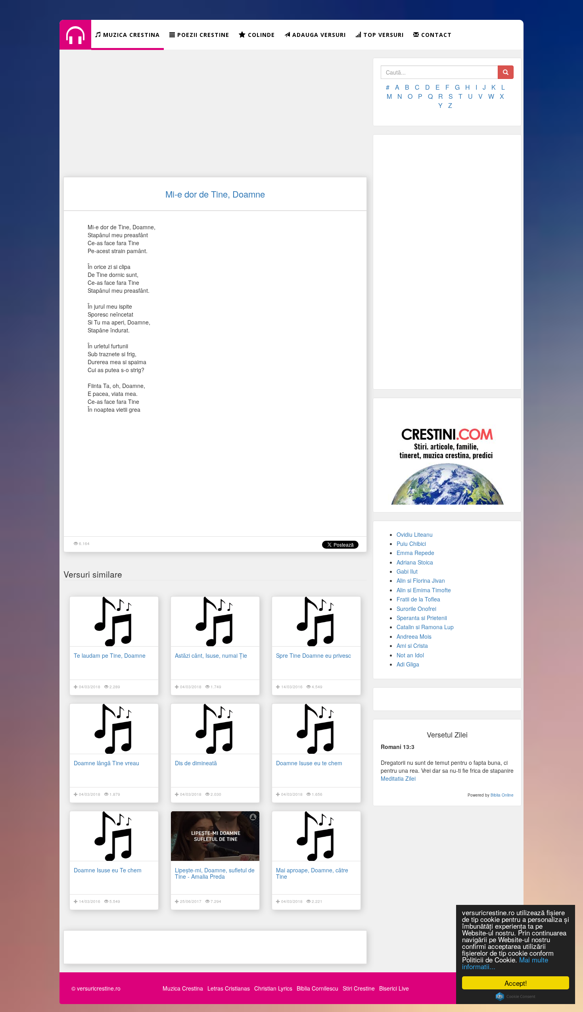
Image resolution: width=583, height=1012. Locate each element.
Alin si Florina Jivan (421, 580)
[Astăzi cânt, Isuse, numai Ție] (215, 621)
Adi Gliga (408, 664)
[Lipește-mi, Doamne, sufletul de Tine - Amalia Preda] (215, 836)
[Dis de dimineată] (215, 728)
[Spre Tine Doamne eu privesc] (316, 621)
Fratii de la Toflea (418, 599)
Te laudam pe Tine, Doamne (110, 655)
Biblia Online (502, 795)
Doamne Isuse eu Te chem (108, 870)
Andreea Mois (414, 636)
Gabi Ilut (407, 571)
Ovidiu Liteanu (415, 534)
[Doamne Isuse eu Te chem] (114, 836)
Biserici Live (394, 988)
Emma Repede (415, 553)
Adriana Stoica (415, 562)
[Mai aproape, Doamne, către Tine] (316, 836)
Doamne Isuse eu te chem (309, 763)
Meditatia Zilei (398, 778)
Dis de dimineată (196, 763)
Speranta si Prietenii (422, 618)
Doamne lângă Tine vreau (106, 763)
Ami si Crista (412, 645)
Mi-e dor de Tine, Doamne (215, 194)
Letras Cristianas (228, 988)
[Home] (75, 41)
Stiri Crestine (359, 988)
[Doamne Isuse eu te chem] (316, 728)
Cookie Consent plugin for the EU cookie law (515, 996)
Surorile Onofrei (416, 609)
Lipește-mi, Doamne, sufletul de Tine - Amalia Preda (215, 873)
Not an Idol (410, 655)
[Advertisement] (215, 113)
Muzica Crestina (183, 988)
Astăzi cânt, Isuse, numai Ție (211, 655)
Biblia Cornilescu (317, 988)
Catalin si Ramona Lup (425, 627)
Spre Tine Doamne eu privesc (313, 655)
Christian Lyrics (273, 988)
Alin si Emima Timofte (424, 590)
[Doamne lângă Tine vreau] (114, 728)
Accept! (515, 983)
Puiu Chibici (411, 543)
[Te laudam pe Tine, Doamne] (114, 621)
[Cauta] (506, 72)
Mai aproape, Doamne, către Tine (312, 873)
